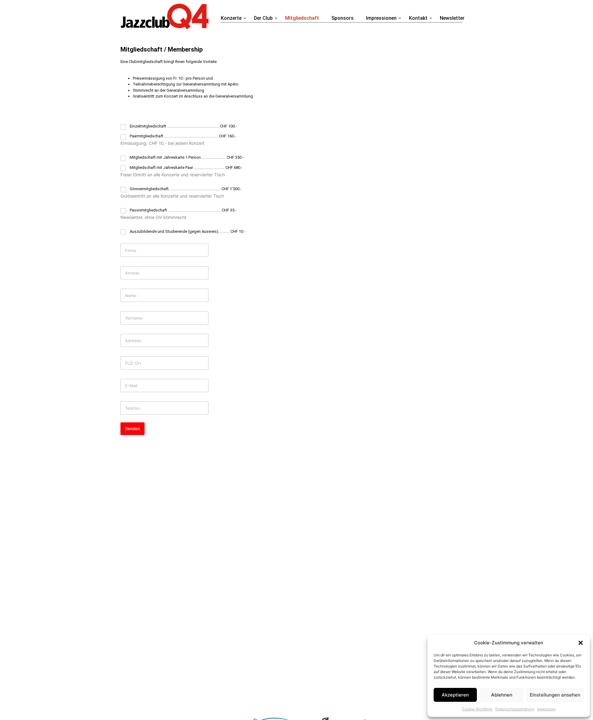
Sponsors (342, 18)
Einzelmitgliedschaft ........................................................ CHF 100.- (183, 126)
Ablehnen (501, 695)
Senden (132, 428)
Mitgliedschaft (302, 18)
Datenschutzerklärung (514, 709)
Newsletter (452, 18)
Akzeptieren (455, 695)
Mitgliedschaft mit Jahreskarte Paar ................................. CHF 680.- (186, 167)
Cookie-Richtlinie (477, 709)
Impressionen (381, 18)
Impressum (546, 709)
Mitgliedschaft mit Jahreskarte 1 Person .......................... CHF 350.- (187, 157)
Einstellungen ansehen (555, 695)
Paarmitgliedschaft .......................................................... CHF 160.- (183, 136)
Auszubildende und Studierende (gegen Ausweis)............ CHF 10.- (187, 231)
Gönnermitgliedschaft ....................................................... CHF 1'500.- (186, 188)
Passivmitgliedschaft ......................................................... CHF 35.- (183, 210)
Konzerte (231, 18)
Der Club (263, 18)
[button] (581, 643)
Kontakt (418, 18)
